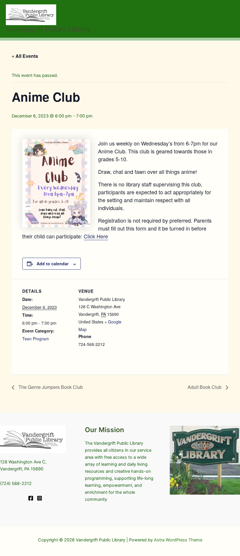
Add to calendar (52, 263)
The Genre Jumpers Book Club (50, 387)
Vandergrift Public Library (48, 29)
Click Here (96, 236)
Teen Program (35, 339)
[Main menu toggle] (228, 19)
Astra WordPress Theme (178, 540)
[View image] (205, 460)
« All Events (25, 56)
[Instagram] (39, 498)
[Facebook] (30, 498)
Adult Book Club (205, 387)
